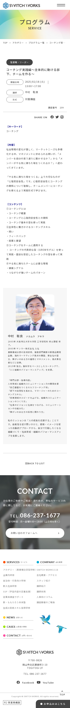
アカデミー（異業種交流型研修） (20, 569)
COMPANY (51, 562)
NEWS (15, 617)
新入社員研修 (10, 586)
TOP (62, 694)
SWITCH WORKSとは (47, 569)
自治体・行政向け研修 (14, 580)
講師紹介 (41, 586)
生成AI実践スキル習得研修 (16, 607)
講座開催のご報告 (46, 602)
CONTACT (19, 635)
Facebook (28, 682)
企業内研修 (8, 575)
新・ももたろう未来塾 (14, 602)
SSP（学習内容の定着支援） (18, 591)
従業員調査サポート (13, 596)
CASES (17, 626)
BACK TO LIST (36, 463)
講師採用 (41, 591)
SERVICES (17, 562)
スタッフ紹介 (43, 580)
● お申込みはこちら (53, 703)
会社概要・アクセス (47, 575)
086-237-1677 (40, 515)
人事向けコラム (45, 596)
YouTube (48, 682)
